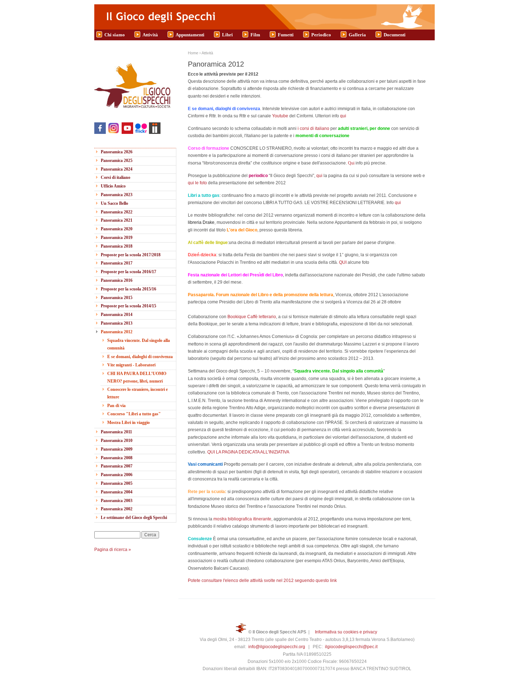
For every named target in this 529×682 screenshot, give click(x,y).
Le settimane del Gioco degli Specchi (134, 517)
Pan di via (116, 405)
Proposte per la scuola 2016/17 (128, 271)
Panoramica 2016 (116, 280)
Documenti (395, 34)
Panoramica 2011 (116, 431)
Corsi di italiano (115, 177)
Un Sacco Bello (114, 203)
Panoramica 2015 (116, 297)
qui (343, 115)
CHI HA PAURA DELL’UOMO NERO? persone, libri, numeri (136, 377)
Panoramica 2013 (116, 323)
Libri (227, 34)
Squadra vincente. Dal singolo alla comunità (138, 344)
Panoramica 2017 (116, 263)
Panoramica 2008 (116, 457)
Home (193, 53)
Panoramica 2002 (116, 508)
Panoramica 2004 (116, 491)
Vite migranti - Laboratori (131, 364)
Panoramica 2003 (116, 500)
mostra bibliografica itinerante (242, 518)
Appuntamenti (190, 34)
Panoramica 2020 (116, 228)
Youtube (280, 115)
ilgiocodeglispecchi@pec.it (351, 646)
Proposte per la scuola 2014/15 (128, 305)
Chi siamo (114, 34)
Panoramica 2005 (116, 483)
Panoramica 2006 (116, 474)
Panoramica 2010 (116, 440)
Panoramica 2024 (116, 169)
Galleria (357, 34)
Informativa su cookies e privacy (346, 631)
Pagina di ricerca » (112, 549)
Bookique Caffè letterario (251, 316)
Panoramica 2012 (116, 331)
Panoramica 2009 (116, 449)
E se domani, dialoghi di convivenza (140, 356)
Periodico (321, 34)
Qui (352, 163)
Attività (150, 34)
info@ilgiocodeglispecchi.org (276, 646)
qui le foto (198, 182)
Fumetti (286, 34)
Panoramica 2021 (116, 220)
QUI (343, 262)
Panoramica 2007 (116, 466)
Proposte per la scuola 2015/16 (128, 289)
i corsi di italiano (314, 128)
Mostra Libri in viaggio (128, 422)
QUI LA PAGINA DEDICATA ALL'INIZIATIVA (248, 452)
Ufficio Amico (113, 186)
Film (255, 34)
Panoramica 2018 (116, 246)
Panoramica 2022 (116, 211)
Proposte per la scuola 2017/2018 (130, 254)
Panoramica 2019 (116, 237)
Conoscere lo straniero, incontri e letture (137, 393)
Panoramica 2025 (116, 160)
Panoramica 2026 (116, 151)
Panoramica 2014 (116, 314)
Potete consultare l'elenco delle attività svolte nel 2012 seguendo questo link (262, 580)
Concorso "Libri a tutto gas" (134, 413)
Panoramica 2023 (116, 194)
